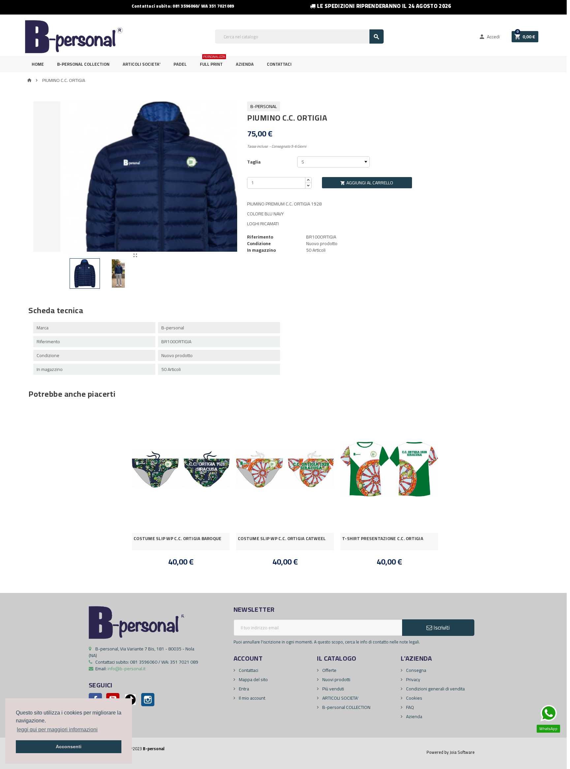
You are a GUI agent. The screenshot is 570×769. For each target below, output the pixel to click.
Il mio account (251, 698)
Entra (243, 688)
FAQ (409, 707)
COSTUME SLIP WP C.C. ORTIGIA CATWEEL (282, 538)
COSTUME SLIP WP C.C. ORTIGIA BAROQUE (178, 538)
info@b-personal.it (126, 668)
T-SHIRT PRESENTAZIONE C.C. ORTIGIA (382, 538)
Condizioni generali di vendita (435, 688)
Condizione (259, 243)
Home (38, 64)
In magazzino (261, 250)
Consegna (415, 670)
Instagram (147, 699)
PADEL (180, 64)
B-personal (263, 106)
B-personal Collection (83, 64)
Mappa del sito (253, 679)
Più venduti (332, 688)
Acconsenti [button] (68, 746)
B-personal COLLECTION (345, 707)
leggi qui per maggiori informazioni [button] (57, 729)
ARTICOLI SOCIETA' (141, 64)
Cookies (413, 698)
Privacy (412, 679)
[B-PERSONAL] (73, 36)
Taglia (254, 162)
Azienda (245, 64)
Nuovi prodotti (335, 679)
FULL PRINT (212, 62)
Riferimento (260, 237)
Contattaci (279, 64)
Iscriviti (441, 627)
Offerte (328, 670)
